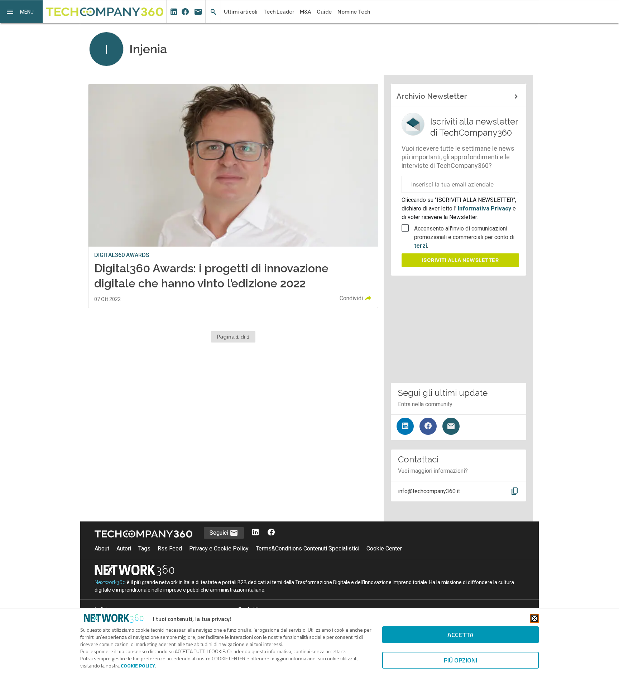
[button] (21, 11)
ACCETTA (460, 635)
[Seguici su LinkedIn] (405, 426)
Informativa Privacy (484, 208)
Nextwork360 (110, 582)
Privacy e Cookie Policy (219, 548)
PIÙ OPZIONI (460, 660)
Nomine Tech (353, 12)
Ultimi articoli (241, 12)
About (102, 548)
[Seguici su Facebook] (428, 426)
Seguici (220, 532)
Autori (123, 548)
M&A (305, 12)
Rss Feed (170, 548)
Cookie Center (384, 548)
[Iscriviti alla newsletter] (451, 426)
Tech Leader (278, 12)
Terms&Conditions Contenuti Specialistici (307, 548)
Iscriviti (460, 260)
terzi (420, 245)
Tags (144, 548)
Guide (324, 12)
